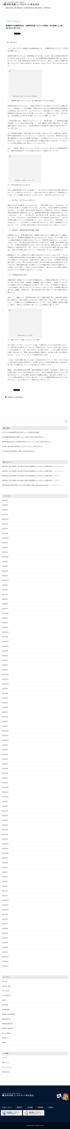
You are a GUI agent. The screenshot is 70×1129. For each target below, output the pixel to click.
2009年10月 (5, 966)
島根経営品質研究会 (7, 1023)
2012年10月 (5, 796)
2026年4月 (5, 505)
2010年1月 (5, 952)
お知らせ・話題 (6, 986)
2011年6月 (5, 872)
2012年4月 (5, 825)
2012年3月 (5, 829)
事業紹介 (19, 1107)
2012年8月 (5, 806)
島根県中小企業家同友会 (31, 48)
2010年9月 (5, 914)
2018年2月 (5, 627)
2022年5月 (5, 571)
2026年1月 (5, 514)
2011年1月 (5, 895)
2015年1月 (5, 669)
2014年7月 (5, 698)
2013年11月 (5, 735)
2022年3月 (5, 575)
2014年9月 (5, 688)
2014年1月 (5, 726)
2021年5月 (5, 585)
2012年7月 (5, 811)
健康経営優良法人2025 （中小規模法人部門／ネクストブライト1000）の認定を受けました (26, 441)
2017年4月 (5, 636)
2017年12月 (5, 632)
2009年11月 (5, 961)
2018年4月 (5, 622)
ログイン (4, 1057)
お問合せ (51, 1107)
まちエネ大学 (5, 990)
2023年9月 (5, 561)
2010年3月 (5, 942)
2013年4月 (5, 768)
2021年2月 (5, 594)
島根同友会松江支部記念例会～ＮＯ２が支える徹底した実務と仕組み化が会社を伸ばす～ (26, 485)
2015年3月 (5, 660)
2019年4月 (5, 618)
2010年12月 (5, 900)
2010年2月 (5, 947)
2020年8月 (5, 603)
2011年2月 (5, 890)
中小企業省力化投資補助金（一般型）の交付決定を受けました (19, 451)
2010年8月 (5, 919)
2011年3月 (5, 886)
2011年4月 (5, 881)
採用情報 (40, 1107)
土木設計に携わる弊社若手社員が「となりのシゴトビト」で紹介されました (22, 446)
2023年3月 (5, 566)
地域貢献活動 (5, 1009)
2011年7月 (5, 867)
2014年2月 (5, 721)
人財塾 (4, 1000)
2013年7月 (5, 754)
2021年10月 (5, 580)
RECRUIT (38, 8)
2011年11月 (5, 848)
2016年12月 (5, 641)
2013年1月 (5, 782)
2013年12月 (5, 730)
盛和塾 (4, 1042)
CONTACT (47, 8)
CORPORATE (28, 8)
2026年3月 (5, 509)
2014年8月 (5, 693)
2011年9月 (5, 857)
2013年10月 (5, 740)
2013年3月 (5, 773)
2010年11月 (5, 905)
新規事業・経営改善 (7, 1028)
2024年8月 (5, 542)
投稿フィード (5, 1062)
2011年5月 (5, 876)
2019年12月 (5, 613)
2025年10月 (5, 519)
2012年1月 (5, 839)
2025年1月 (5, 533)
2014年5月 (5, 707)
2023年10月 (5, 556)
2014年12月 (5, 674)
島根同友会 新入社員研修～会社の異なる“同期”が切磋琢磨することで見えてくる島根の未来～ (27, 466)
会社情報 (30, 1107)
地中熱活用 (5, 1004)
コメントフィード (7, 1067)
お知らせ (4, 981)
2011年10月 (5, 853)
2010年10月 (5, 909)
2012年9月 (5, 801)
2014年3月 (5, 716)
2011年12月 (5, 843)
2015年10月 (5, 646)
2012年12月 (5, 787)
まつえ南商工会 (6, 995)
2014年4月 (5, 712)
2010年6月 (5, 928)
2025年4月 (5, 523)
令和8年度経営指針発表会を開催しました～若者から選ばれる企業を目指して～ (23, 437)
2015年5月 (5, 650)
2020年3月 (5, 608)
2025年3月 (5, 528)
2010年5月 (5, 933)
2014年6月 (5, 702)
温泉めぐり (5, 1037)
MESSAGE (10, 8)
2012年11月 (5, 792)
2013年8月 (5, 749)
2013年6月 (5, 759)
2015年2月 (5, 665)
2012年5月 (5, 820)
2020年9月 (5, 599)
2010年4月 (5, 937)
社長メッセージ (7, 1107)
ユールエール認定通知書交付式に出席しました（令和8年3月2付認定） (21, 432)
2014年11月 (5, 679)
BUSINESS (19, 8)
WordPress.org (6, 1071)
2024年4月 (5, 547)
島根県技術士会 (6, 1019)
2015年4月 (5, 655)
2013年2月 (5, 778)
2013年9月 (5, 745)
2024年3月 (5, 552)
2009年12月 (5, 956)
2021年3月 (5, 589)
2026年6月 (5, 500)
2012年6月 (5, 815)
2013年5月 (5, 763)
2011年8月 (5, 862)
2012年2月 (5, 834)
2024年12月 (5, 538)
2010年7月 (5, 923)
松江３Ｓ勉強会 (6, 1033)
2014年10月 (5, 683)
